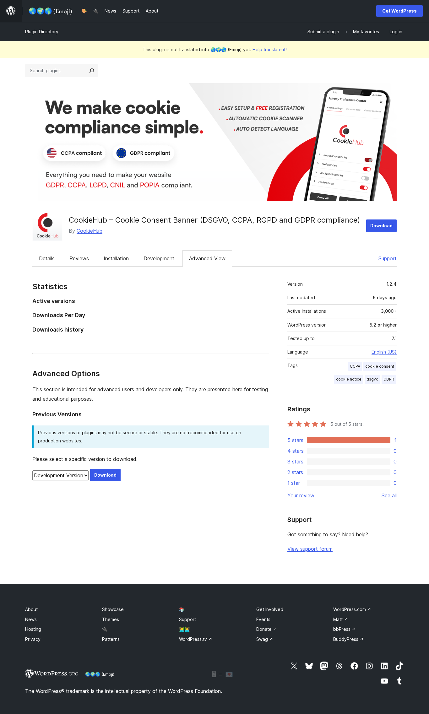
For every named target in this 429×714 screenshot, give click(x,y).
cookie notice (348, 379)
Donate (266, 629)
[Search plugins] (91, 70)
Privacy (33, 639)
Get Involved (269, 609)
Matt (340, 619)
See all (389, 495)
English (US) (384, 351)
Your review (300, 495)
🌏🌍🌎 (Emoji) (99, 674)
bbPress (344, 629)
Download (381, 225)
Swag (264, 639)
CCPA (355, 366)
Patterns (111, 639)
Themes (110, 619)
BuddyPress (348, 639)
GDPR (388, 379)
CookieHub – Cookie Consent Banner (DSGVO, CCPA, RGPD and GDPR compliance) (214, 219)
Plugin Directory (41, 31)
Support (387, 258)
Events (263, 619)
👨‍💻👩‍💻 (184, 629)
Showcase (113, 609)
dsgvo (372, 379)
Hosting (33, 629)
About (31, 609)
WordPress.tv (195, 639)
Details (47, 258)
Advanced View (207, 258)
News (31, 619)
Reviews (79, 258)
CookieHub (89, 231)
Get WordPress (399, 11)
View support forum (310, 549)
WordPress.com (352, 609)
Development (159, 258)
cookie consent (379, 366)
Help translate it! (270, 49)
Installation (116, 258)
